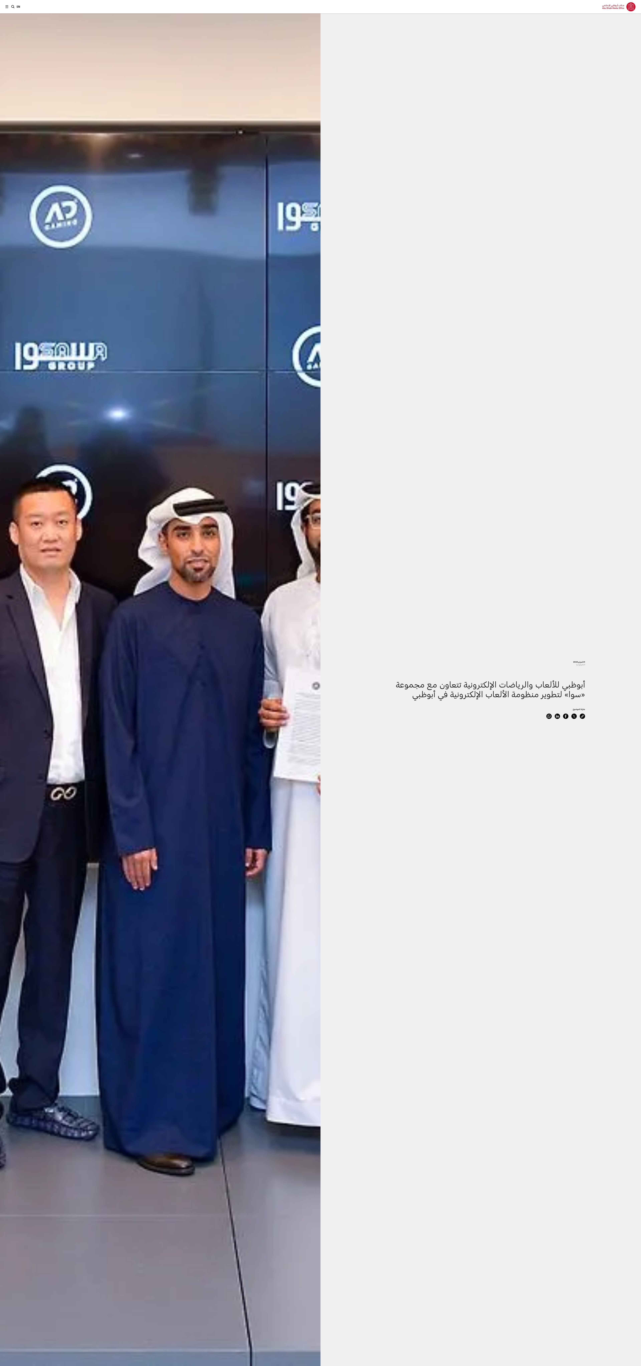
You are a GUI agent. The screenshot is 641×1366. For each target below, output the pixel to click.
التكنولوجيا (580, 664)
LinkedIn (557, 716)
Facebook (565, 716)
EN (18, 6)
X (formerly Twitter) (574, 716)
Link (582, 716)
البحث (13, 7)
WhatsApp (549, 716)
